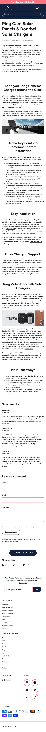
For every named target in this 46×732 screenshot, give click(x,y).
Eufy (3, 644)
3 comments (6, 40)
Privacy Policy (37, 539)
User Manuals (6, 617)
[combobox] (23, 14)
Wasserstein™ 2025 (9, 727)
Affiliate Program (7, 610)
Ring (3, 650)
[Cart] (37, 8)
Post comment (11, 532)
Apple (4, 659)
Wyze (4, 653)
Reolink (4, 668)
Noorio (4, 665)
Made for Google (7, 656)
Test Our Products (7, 613)
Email (4, 495)
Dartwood (5, 662)
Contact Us (5, 629)
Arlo (3, 638)
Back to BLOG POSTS (24, 553)
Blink (3, 641)
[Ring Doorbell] (23, 318)
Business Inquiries (7, 607)
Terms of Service (9, 541)
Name (4, 482)
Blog (3, 619)
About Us (5, 604)
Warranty (5, 623)
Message (5, 507)
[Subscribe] (37, 589)
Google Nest (6, 647)
